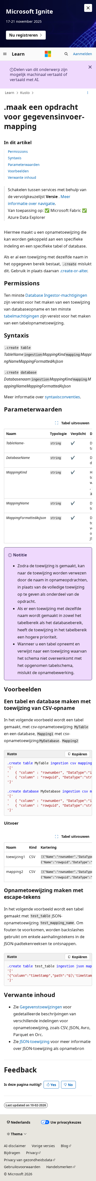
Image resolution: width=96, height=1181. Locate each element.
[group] (48, 486)
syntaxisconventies (62, 397)
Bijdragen (12, 1152)
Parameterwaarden (24, 164)
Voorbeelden (18, 171)
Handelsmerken (59, 1166)
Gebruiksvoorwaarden (22, 1166)
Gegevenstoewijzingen (41, 1007)
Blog (64, 1145)
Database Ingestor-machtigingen (56, 295)
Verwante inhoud (22, 177)
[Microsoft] (48, 54)
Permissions (18, 151)
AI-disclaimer (15, 1145)
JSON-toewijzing (34, 1041)
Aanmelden (82, 53)
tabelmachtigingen (21, 316)
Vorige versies (43, 1145)
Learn (9, 92)
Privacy (32, 1152)
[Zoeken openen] (66, 53)
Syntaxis (14, 158)
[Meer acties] (87, 93)
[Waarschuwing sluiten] (88, 8)
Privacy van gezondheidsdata (28, 1160)
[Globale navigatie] (5, 53)
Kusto (25, 92)
